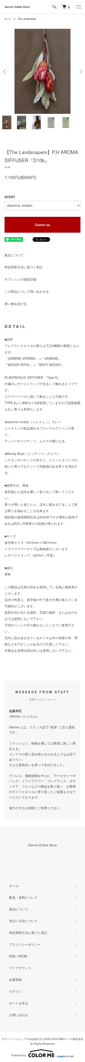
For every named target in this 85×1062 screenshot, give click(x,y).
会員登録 (15, 979)
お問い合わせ (18, 1015)
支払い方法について (23, 920)
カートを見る (18, 1003)
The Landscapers (27, 18)
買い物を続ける (16, 303)
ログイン (15, 991)
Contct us (42, 224)
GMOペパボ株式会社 (71, 1039)
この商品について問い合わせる (27, 291)
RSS (12, 956)
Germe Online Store (17, 7)
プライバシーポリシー (25, 944)
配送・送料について (23, 897)
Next (80, 71)
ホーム (8, 18)
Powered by (18, 1055)
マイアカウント (20, 967)
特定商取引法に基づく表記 (24, 267)
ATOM (22, 956)
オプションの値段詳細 (20, 279)
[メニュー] (78, 7)
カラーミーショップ (14, 1039)
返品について (14, 255)
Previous (5, 71)
